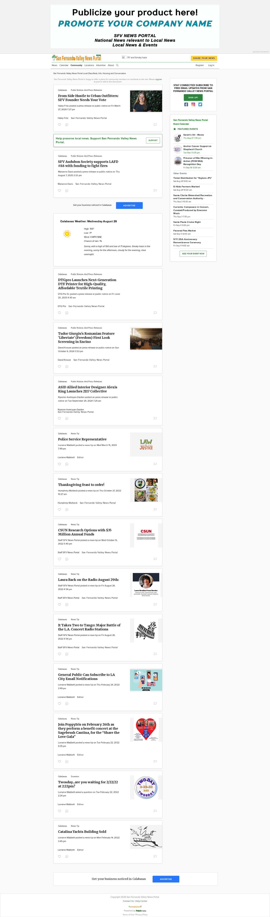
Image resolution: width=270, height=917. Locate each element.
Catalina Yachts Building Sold (82, 832)
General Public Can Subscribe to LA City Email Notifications (86, 677)
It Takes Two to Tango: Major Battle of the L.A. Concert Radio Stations (89, 627)
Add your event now (193, 254)
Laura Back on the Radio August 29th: (88, 580)
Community (76, 65)
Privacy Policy (142, 914)
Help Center (141, 901)
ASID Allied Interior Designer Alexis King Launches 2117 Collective (87, 389)
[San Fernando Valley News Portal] (76, 57)
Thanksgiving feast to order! (81, 485)
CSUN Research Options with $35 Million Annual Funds (85, 532)
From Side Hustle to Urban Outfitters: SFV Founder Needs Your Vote (88, 98)
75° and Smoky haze (137, 57)
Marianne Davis (66, 184)
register (158, 79)
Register (200, 65)
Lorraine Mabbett (66, 457)
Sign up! (193, 97)
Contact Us (128, 901)
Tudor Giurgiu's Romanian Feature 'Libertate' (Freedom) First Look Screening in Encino (86, 337)
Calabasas (62, 90)
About (111, 65)
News (54, 65)
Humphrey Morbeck (68, 503)
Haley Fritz (63, 118)
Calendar (63, 65)
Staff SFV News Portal (69, 552)
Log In (211, 65)
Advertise (101, 65)
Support (153, 140)
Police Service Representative (82, 439)
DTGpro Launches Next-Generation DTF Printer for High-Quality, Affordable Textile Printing (87, 284)
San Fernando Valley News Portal (89, 118)
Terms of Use (129, 914)
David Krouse (65, 360)
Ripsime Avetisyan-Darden (71, 409)
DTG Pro (62, 306)
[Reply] (67, 124)
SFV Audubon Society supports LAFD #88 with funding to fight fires (88, 164)
